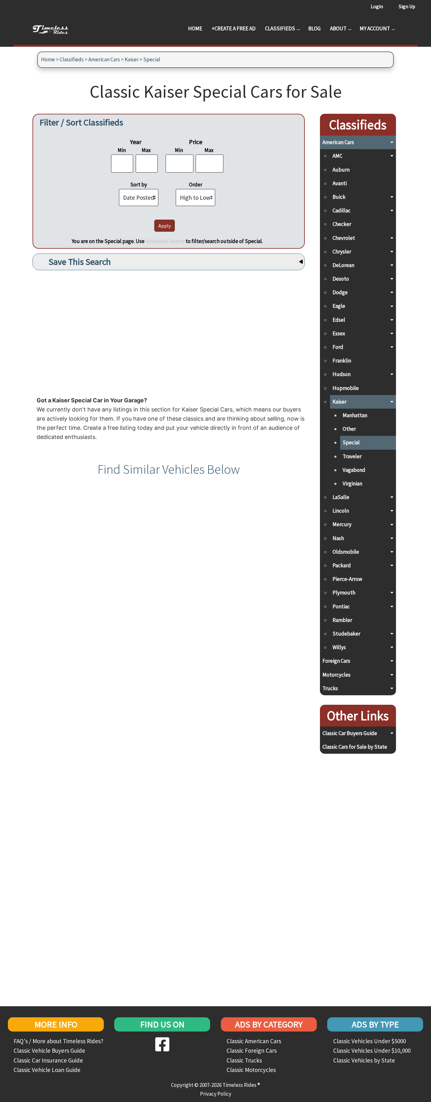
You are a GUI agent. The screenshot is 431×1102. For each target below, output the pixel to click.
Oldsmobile (346, 551)
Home (195, 28)
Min (122, 150)
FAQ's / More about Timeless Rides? (58, 1041)
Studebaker (346, 633)
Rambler (342, 620)
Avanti (340, 183)
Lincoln (341, 510)
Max (146, 150)
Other (349, 428)
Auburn (341, 169)
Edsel (339, 319)
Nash (338, 538)
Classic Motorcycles (251, 1070)
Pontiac (341, 606)
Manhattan (355, 415)
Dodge (340, 292)
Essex (339, 333)
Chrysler (342, 251)
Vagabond (354, 469)
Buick (339, 196)
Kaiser (132, 59)
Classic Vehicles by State (364, 1060)
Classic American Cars (254, 1041)
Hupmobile (346, 388)
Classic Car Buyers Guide (349, 733)
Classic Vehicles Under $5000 (369, 1041)
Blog (314, 28)
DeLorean (343, 265)
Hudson (342, 374)
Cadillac (342, 210)
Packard (342, 565)
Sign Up (407, 6)
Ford (338, 347)
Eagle (339, 305)
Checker (342, 224)
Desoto (341, 278)
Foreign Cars (336, 660)
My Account (375, 28)
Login (377, 6)
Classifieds (280, 28)
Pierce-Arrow (347, 578)
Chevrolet (344, 237)
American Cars (104, 59)
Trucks (330, 688)
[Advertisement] (168, 331)
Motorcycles (336, 674)
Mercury (342, 524)
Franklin (342, 360)
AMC (337, 155)
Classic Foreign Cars (252, 1050)
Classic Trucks (244, 1060)
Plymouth (344, 592)
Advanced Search (165, 241)
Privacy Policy (215, 1093)
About (338, 28)
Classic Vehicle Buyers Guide (49, 1050)
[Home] (55, 28)
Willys (339, 647)
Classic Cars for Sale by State (354, 746)
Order (195, 184)
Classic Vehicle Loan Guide (47, 1070)
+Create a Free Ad (234, 28)
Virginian (352, 483)
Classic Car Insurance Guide (48, 1060)
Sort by (138, 184)
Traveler (352, 456)
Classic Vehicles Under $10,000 (371, 1050)
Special (151, 59)
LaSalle (341, 497)
